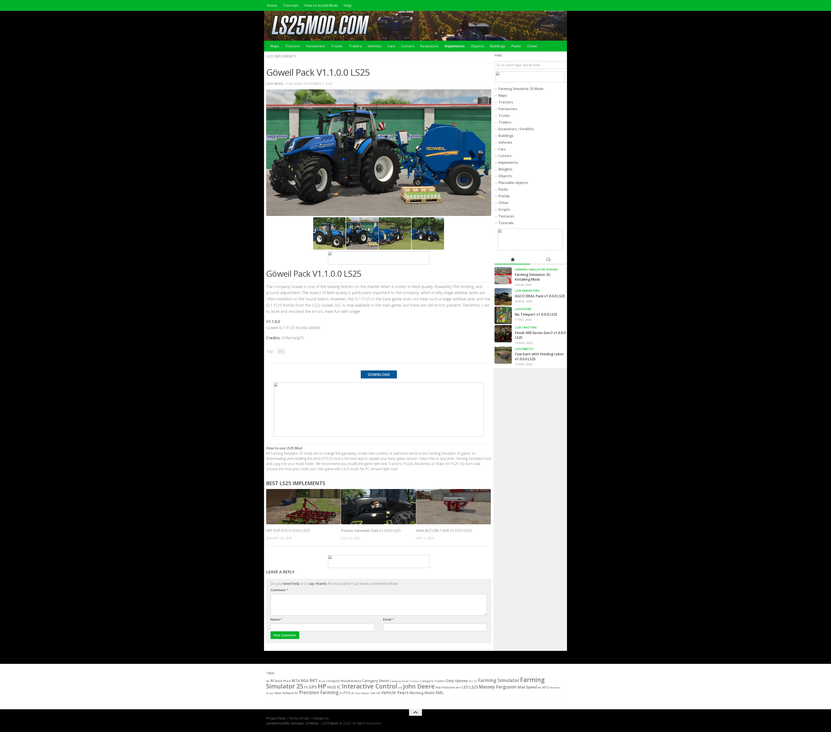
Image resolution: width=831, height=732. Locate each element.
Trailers (355, 46)
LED (465, 687)
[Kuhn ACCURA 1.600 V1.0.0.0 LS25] (453, 506)
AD (267, 681)
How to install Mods (321, 5)
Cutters (407, 46)
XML (439, 692)
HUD (331, 687)
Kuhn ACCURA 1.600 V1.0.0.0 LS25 (444, 530)
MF (539, 687)
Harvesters (315, 46)
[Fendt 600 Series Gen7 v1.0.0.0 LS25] (503, 333)
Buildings (497, 46)
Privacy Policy (275, 718)
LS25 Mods (330, 723)
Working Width (422, 692)
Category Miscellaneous (343, 681)
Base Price (283, 681)
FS (306, 687)
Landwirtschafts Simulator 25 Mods (292, 723)
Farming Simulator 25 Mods (521, 88)
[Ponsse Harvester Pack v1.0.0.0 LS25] (378, 506)
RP (352, 693)
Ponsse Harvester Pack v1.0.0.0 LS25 (371, 530)
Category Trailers (432, 681)
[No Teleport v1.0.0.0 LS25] (503, 315)
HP (322, 686)
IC (339, 687)
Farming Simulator (498, 680)
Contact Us (321, 718)
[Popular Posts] (512, 259)
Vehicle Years (395, 692)
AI (272, 680)
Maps (274, 46)
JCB (400, 687)
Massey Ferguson (498, 687)
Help (348, 5)
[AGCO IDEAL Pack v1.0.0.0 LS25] (503, 297)
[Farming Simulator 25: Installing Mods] (503, 275)
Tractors (292, 46)
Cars (391, 46)
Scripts (504, 209)
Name (276, 619)
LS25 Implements (281, 56)
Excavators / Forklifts (516, 129)
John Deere (419, 686)
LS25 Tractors (526, 327)
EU (475, 681)
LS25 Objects (524, 349)
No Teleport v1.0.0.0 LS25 (536, 314)
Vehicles (375, 46)
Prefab (504, 196)
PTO (347, 692)
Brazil (322, 681)
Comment (279, 590)
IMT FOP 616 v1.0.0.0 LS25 (288, 530)
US (378, 693)
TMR (372, 693)
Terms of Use (299, 718)
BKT (313, 680)
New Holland (284, 693)
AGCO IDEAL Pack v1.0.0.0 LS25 (540, 296)
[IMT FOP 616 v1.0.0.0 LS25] (303, 506)
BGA (305, 680)
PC (296, 693)
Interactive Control (369, 686)
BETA (296, 680)
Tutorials (290, 5)
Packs (516, 46)
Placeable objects (513, 182)
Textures (506, 216)
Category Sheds (375, 680)
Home (272, 5)
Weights (505, 169)
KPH (458, 687)
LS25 (473, 687)
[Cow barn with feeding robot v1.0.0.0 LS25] (503, 355)
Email (388, 619)
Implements (455, 46)
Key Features (445, 687)
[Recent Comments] (548, 259)
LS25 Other (523, 309)
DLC (281, 351)
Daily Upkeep (457, 680)
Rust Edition (362, 693)
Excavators (429, 46)
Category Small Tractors (404, 681)
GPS (313, 687)
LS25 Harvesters (527, 291)
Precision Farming (319, 692)
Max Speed (527, 687)
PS (341, 693)
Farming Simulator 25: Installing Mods (533, 277)
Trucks (337, 46)
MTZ (545, 687)
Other (532, 46)
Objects (477, 46)
